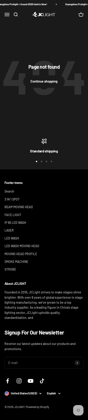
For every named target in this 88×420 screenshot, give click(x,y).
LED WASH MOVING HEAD (22, 246)
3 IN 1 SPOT (12, 199)
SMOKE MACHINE (16, 262)
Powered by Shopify (37, 406)
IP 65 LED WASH (15, 223)
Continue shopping (44, 81)
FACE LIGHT (13, 215)
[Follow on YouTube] (31, 381)
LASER (9, 230)
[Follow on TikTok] (42, 381)
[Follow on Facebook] (8, 381)
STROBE (10, 269)
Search (9, 191)
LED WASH (12, 238)
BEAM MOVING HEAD (19, 207)
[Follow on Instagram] (19, 381)
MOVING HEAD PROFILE (21, 254)
